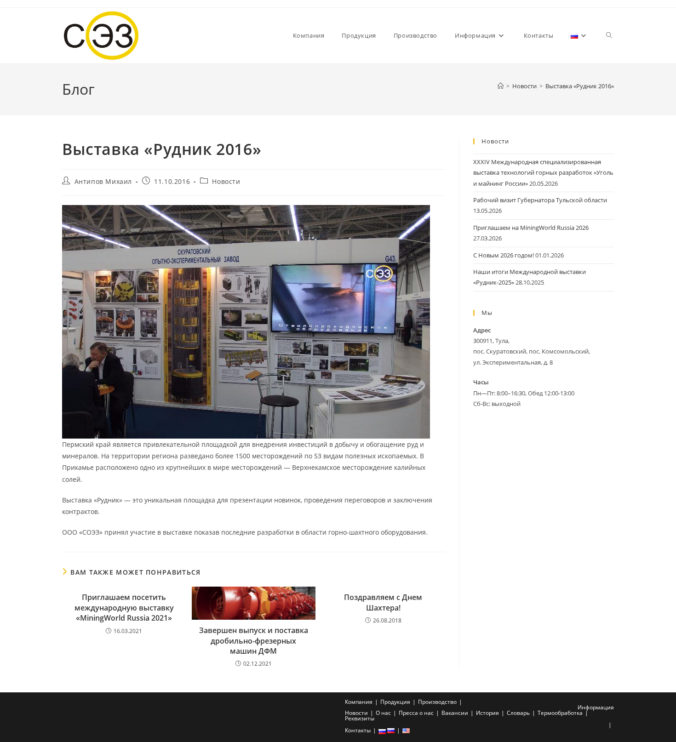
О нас (383, 713)
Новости (226, 181)
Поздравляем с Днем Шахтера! (383, 602)
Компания (358, 702)
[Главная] (501, 86)
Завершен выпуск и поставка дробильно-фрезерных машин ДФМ (253, 640)
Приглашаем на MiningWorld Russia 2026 (531, 227)
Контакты (358, 730)
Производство (437, 702)
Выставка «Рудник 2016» (579, 86)
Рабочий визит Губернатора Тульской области (540, 200)
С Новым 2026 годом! (503, 255)
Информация (596, 707)
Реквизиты (359, 718)
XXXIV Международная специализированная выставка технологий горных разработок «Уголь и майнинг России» (543, 173)
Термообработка (560, 713)
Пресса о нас (416, 713)
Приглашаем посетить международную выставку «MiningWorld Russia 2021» (124, 607)
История (487, 713)
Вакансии (454, 713)
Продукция (395, 702)
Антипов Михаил (103, 181)
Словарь (518, 713)
